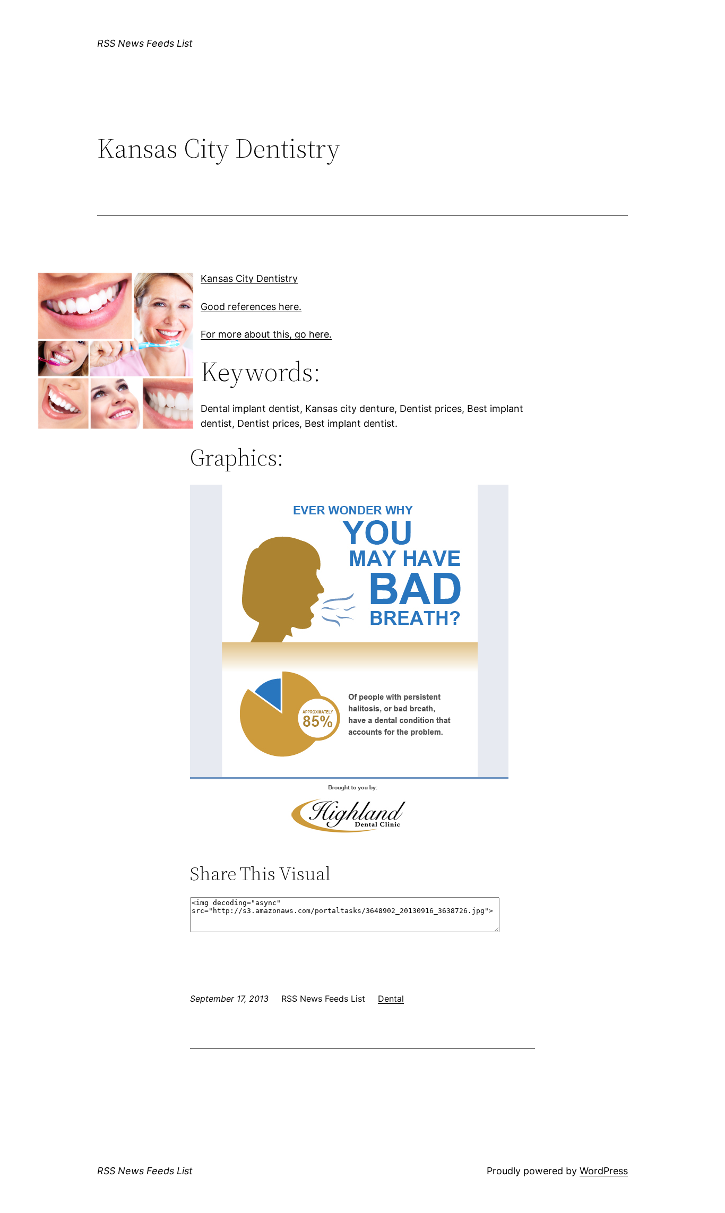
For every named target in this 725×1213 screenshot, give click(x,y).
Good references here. (251, 306)
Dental (391, 998)
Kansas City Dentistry (249, 278)
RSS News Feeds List (145, 43)
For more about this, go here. (266, 334)
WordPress (604, 1170)
